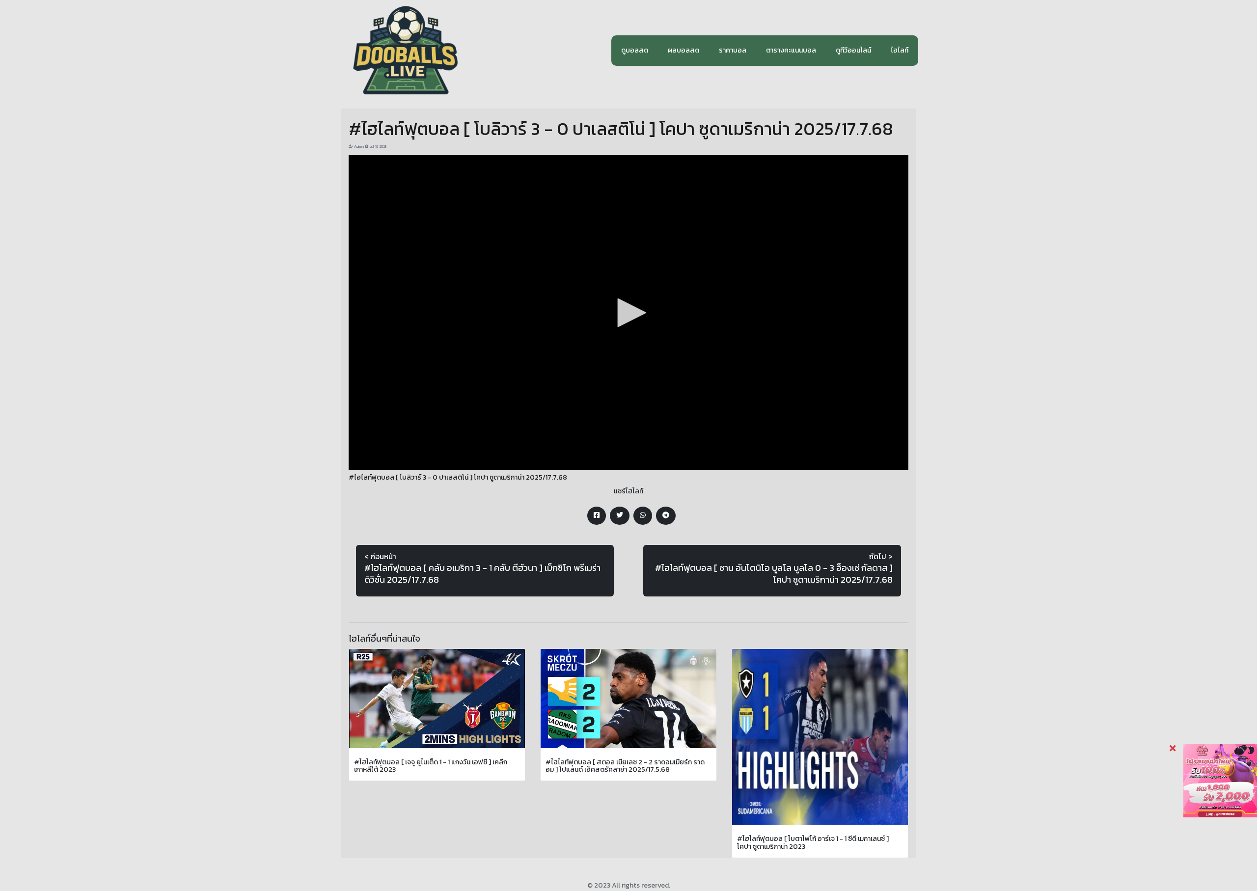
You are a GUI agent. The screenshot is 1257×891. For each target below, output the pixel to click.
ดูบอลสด (634, 50)
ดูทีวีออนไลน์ (853, 50)
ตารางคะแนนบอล (791, 50)
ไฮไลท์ (899, 50)
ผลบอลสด (683, 50)
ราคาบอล (732, 50)
